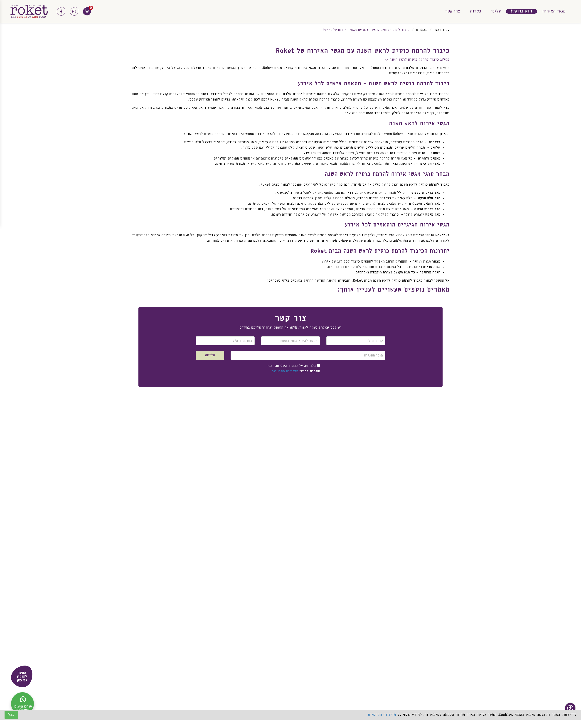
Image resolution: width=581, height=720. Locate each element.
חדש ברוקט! (521, 11)
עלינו (496, 11)
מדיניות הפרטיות (285, 371)
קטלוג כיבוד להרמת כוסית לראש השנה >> (417, 59)
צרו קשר (452, 11)
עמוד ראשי (441, 30)
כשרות (475, 11)
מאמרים (421, 30)
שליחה (210, 355)
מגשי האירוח (554, 11)
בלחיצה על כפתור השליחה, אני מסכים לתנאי (293, 368)
